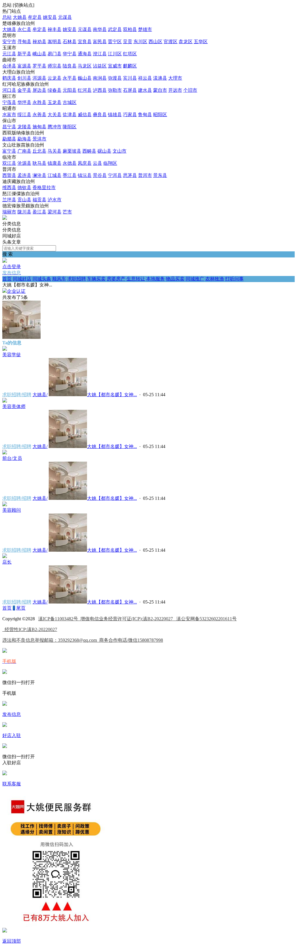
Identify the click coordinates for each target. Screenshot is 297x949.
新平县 (24, 53)
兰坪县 (9, 199)
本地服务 (155, 278)
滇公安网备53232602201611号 (206, 618)
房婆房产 (116, 278)
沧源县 (24, 163)
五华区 (201, 41)
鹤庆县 (9, 78)
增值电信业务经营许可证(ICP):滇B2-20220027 (128, 618)
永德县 (70, 163)
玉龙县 (54, 102)
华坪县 (24, 102)
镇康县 (54, 163)
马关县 (54, 151)
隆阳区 (70, 126)
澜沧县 (39, 175)
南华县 (100, 29)
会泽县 (9, 65)
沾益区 (100, 65)
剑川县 (24, 78)
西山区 (155, 41)
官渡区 (171, 41)
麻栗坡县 (72, 151)
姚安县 (50, 17)
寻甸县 (24, 41)
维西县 (9, 187)
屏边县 (39, 90)
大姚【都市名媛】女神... (112, 394)
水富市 (9, 114)
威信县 (85, 114)
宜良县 (85, 41)
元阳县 (70, 90)
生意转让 (135, 278)
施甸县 (39, 126)
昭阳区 (160, 114)
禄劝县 (39, 41)
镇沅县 (85, 175)
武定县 (115, 29)
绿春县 (54, 90)
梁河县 (54, 211)
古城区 (70, 102)
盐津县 (70, 114)
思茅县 (130, 175)
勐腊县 (9, 138)
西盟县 (9, 175)
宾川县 (130, 78)
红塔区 (130, 53)
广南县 (24, 151)
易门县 (54, 53)
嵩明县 (54, 41)
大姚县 (20, 17)
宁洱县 (115, 175)
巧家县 (130, 114)
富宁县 (9, 151)
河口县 (9, 90)
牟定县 (35, 17)
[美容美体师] (4, 400)
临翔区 (110, 163)
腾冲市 (54, 126)
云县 (97, 163)
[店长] (4, 556)
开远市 (175, 90)
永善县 (39, 114)
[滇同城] (4, 218)
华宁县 (70, 53)
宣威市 (115, 65)
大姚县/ (40, 394)
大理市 (175, 78)
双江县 (9, 163)
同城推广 (195, 278)
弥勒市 (115, 90)
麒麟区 (130, 65)
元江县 (9, 53)
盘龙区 (186, 41)
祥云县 (145, 78)
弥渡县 (115, 78)
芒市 (67, 211)
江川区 (115, 53)
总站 (7, 17)
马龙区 (85, 65)
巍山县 (85, 78)
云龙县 (54, 78)
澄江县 (100, 53)
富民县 (100, 41)
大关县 (54, 114)
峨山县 (39, 53)
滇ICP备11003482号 (59, 618)
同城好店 (22, 278)
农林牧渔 (214, 278)
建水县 (145, 90)
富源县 (24, 65)
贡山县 (24, 199)
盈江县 (39, 211)
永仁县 (24, 29)
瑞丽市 (9, 211)
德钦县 (24, 187)
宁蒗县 (9, 102)
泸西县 (100, 90)
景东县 (160, 175)
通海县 (85, 53)
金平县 (24, 90)
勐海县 (24, 138)
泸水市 (54, 199)
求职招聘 (76, 278)
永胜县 (39, 102)
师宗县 (54, 65)
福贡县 (39, 199)
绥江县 (24, 114)
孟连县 (24, 175)
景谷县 (100, 175)
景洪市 (39, 138)
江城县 (54, 175)
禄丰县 (54, 29)
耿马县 (39, 163)
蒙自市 (160, 90)
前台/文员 (12, 458)
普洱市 (145, 175)
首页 (7, 278)
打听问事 (234, 278)
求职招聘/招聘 (16, 394)
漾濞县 (160, 78)
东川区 (140, 41)
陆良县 (70, 65)
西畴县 (89, 151)
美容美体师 (14, 406)
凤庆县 (85, 163)
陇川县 (24, 211)
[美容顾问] (4, 504)
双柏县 (130, 29)
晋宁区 (115, 41)
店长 (7, 561)
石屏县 (130, 90)
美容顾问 (11, 510)
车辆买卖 (96, 278)
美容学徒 (11, 354)
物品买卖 (175, 278)
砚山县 (104, 151)
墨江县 (70, 175)
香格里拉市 (44, 187)
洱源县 (39, 78)
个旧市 (190, 90)
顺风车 (59, 278)
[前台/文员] (4, 452)
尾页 (21, 608)
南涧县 (100, 78)
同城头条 (41, 278)
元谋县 (65, 17)
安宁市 (9, 41)
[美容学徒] (4, 349)
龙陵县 (24, 126)
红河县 (85, 90)
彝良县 (100, 114)
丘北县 (39, 151)
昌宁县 (9, 126)
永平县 (70, 78)
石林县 (70, 41)
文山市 (119, 151)
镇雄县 (115, 114)
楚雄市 (145, 29)
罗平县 (39, 65)
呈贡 (127, 41)
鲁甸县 (145, 114)
